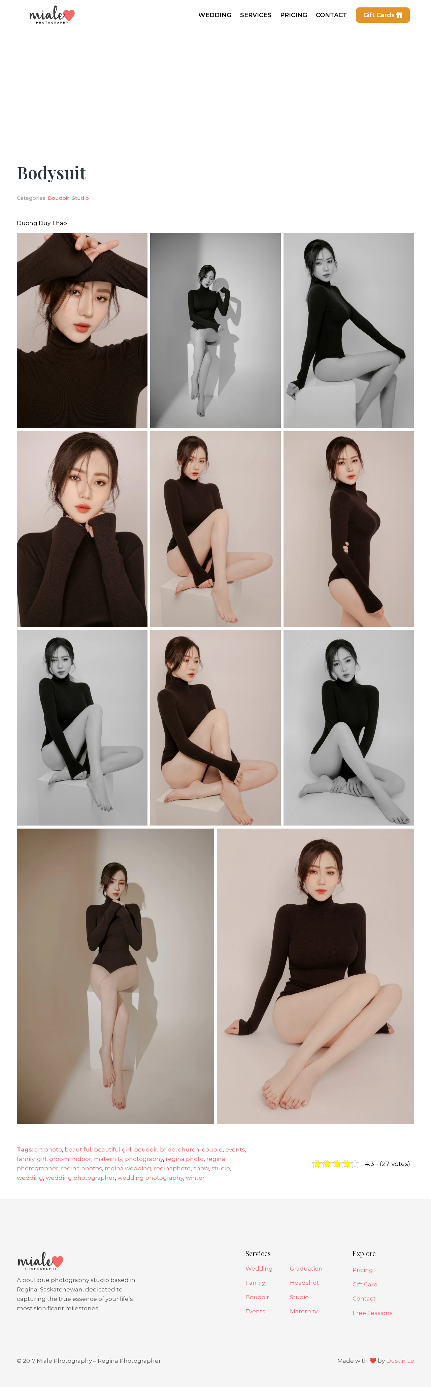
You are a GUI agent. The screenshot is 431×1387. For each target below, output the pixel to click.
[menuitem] (215, 15)
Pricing (363, 1270)
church (188, 1149)
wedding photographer (80, 1177)
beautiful (78, 1149)
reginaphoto (172, 1168)
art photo (48, 1149)
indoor (81, 1159)
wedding (30, 1177)
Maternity (304, 1311)
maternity (108, 1159)
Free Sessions (373, 1313)
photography (144, 1159)
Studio (80, 198)
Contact (364, 1298)
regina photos (81, 1168)
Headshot (304, 1282)
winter (195, 1177)
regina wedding (128, 1168)
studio (220, 1168)
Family (255, 1282)
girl (41, 1159)
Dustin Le (400, 1360)
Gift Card (365, 1284)
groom (59, 1159)
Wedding (259, 1268)
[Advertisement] (215, 81)
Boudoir (58, 198)
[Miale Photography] (50, 18)
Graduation (306, 1268)
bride (167, 1149)
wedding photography (150, 1177)
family (25, 1159)
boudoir (145, 1149)
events (235, 1149)
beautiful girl (112, 1149)
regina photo (185, 1159)
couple (212, 1149)
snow (201, 1168)
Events (255, 1311)
